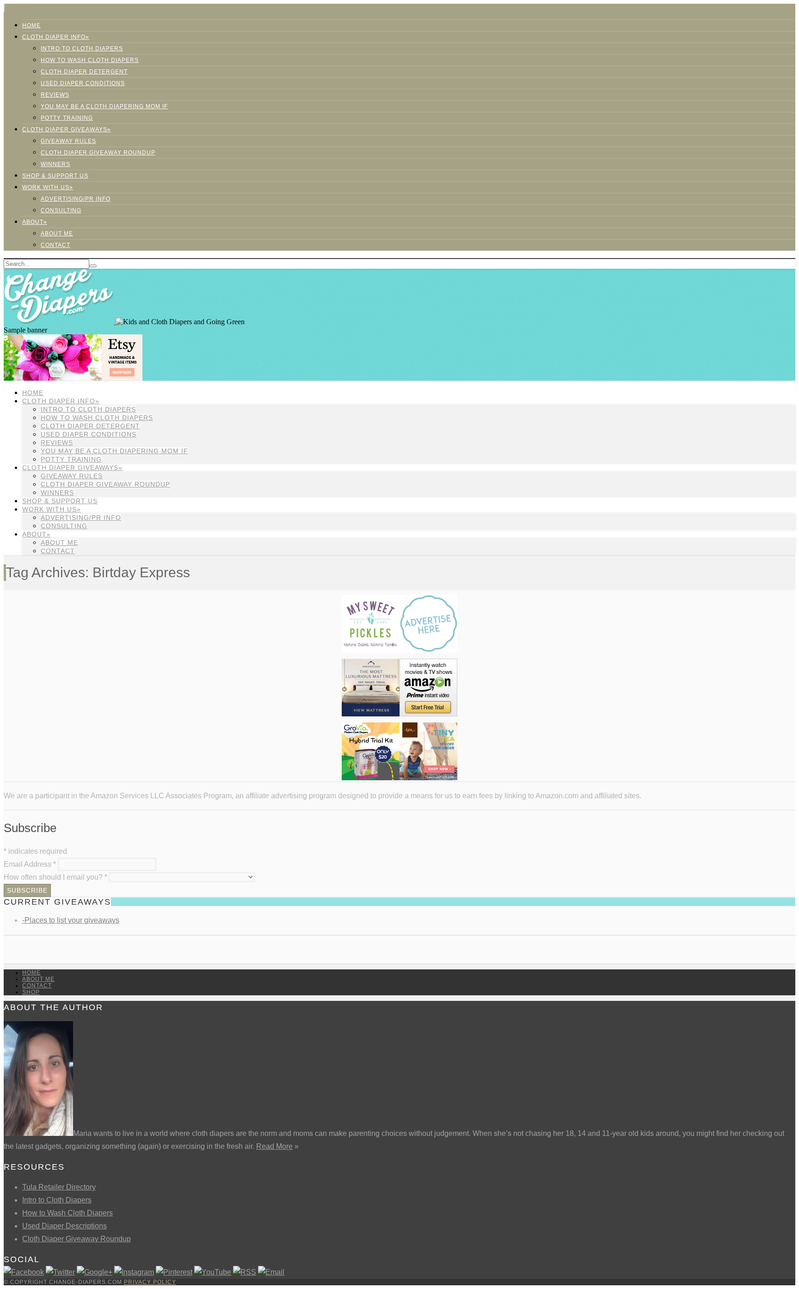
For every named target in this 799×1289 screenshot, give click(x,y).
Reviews (55, 95)
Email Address (30, 864)
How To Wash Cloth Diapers (90, 60)
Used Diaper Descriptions (64, 1226)
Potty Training (67, 118)
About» (34, 222)
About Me (57, 233)
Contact (55, 245)
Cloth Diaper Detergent (84, 71)
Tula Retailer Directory (59, 1187)
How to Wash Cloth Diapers (67, 1213)
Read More (274, 1146)
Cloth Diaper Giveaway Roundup (98, 152)
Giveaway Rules (68, 141)
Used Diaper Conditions (83, 83)
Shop (31, 992)
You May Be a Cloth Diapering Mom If (104, 106)
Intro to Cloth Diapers (82, 48)
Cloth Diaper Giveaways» (66, 129)
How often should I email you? (55, 877)
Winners (55, 164)
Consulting (61, 210)
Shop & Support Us (55, 176)
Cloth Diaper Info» (55, 37)
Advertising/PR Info (76, 199)
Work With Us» (47, 187)
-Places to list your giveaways (70, 920)
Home (31, 25)
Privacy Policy (150, 1282)
